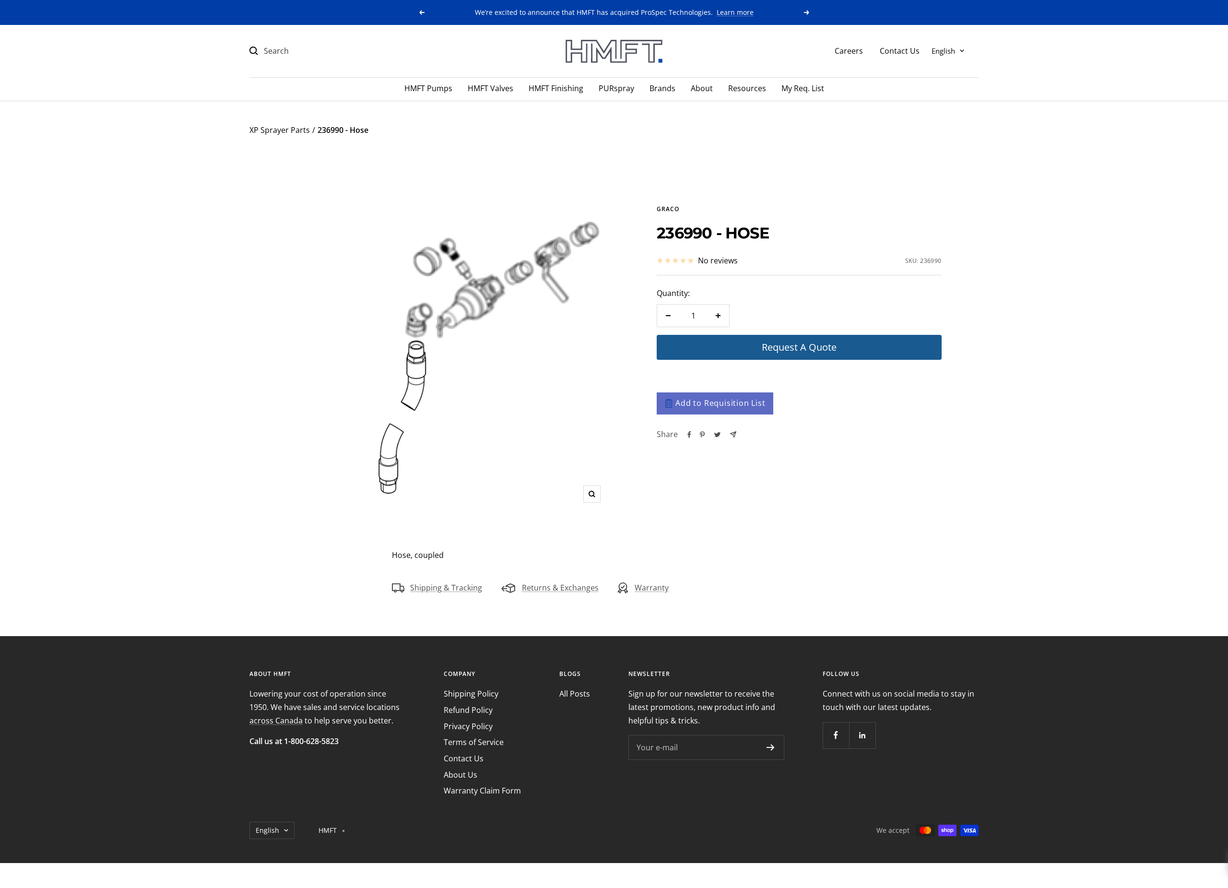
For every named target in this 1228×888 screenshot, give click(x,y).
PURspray (616, 88)
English (943, 50)
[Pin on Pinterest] (702, 434)
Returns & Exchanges (560, 587)
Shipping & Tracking (446, 587)
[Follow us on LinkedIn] (862, 735)
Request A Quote (799, 347)
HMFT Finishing (556, 88)
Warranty (652, 587)
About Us (460, 775)
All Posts (574, 693)
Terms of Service (474, 742)
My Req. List (802, 88)
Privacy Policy (468, 726)
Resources (747, 88)
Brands (662, 88)
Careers (849, 50)
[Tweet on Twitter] (717, 434)
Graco (668, 209)
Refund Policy (468, 710)
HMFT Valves (490, 88)
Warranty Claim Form (482, 790)
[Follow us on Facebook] (836, 735)
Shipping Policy (471, 693)
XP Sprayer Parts (279, 130)
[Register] (771, 747)
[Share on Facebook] (689, 434)
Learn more (735, 12)
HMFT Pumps (428, 88)
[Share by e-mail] (733, 434)
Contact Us (900, 50)
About (702, 88)
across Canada (276, 720)
